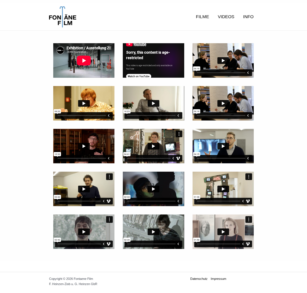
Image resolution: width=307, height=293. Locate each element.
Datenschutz (199, 278)
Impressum (218, 278)
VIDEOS (226, 16)
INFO (248, 16)
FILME (202, 16)
